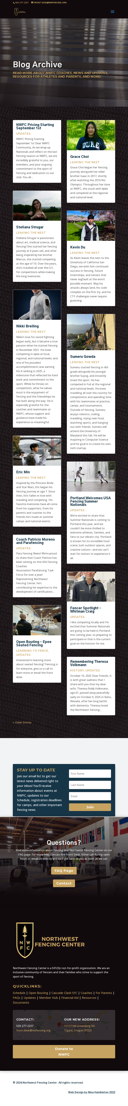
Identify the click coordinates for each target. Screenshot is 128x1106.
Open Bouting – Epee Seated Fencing (34, 643)
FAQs (16, 998)
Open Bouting (38, 993)
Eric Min (23, 472)
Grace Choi (79, 157)
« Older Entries (22, 722)
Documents (21, 1002)
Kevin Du (77, 247)
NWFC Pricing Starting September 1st (35, 126)
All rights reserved (70, 1082)
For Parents (104, 993)
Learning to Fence (32, 650)
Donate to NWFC (64, 1051)
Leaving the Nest (31, 232)
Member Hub (48, 998)
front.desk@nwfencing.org (33, 1030)
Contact (64, 883)
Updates (23, 133)
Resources (89, 998)
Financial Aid (69, 998)
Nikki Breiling (27, 326)
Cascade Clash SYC (64, 993)
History (77, 670)
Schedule (19, 993)
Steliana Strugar (30, 227)
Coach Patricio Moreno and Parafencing (35, 541)
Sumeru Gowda (82, 356)
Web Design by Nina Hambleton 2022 (91, 1092)
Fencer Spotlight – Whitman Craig (85, 610)
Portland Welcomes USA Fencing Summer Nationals (90, 502)
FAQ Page (63, 871)
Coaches (86, 993)
